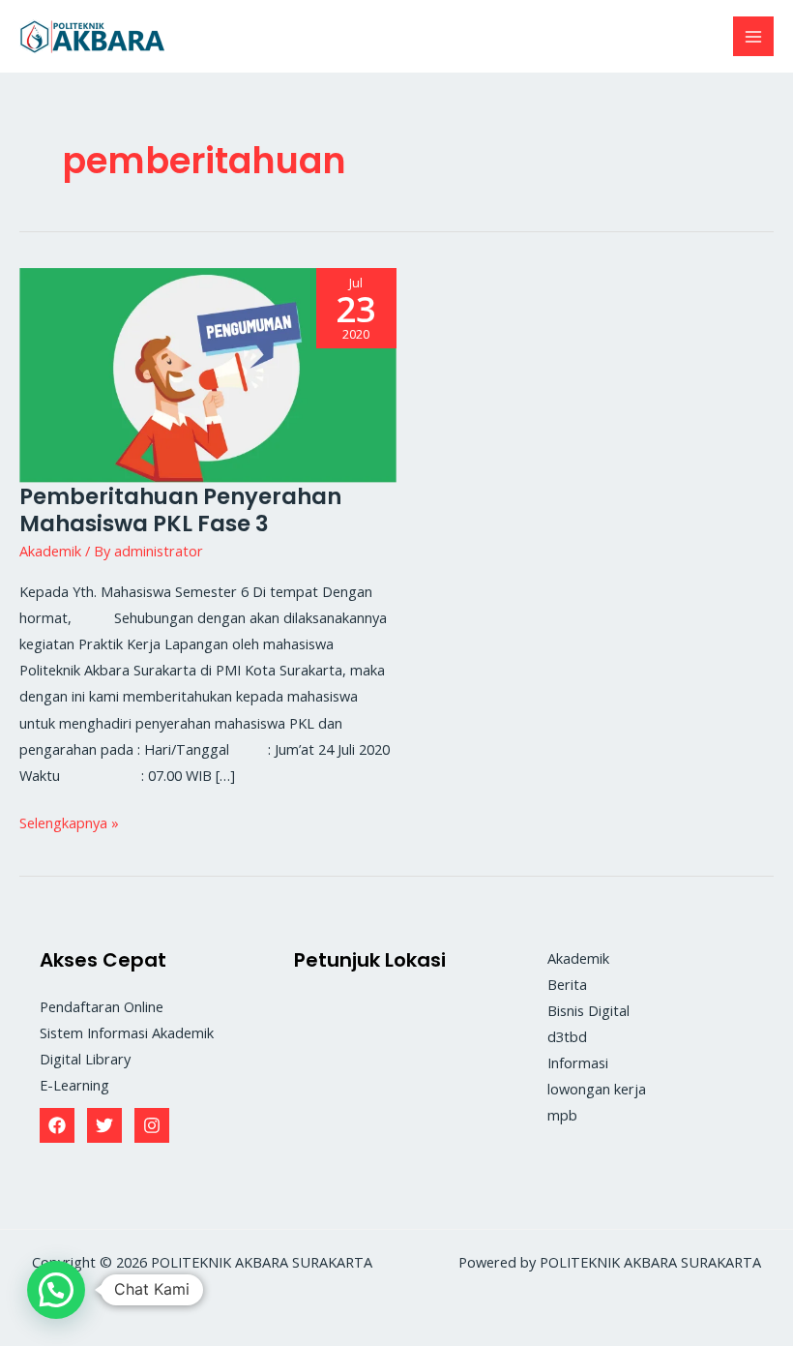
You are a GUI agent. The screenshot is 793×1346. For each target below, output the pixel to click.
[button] (56, 1290)
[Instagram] (151, 1125)
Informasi (577, 1062)
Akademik (50, 550)
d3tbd (567, 1036)
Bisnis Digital (588, 1010)
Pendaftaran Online (101, 1006)
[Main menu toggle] (753, 36)
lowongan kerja (596, 1088)
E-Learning (74, 1084)
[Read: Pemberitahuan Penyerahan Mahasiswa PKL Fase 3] (207, 373)
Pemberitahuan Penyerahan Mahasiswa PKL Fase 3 (180, 510)
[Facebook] (57, 1125)
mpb (562, 1114)
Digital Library (85, 1058)
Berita (567, 984)
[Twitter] (104, 1125)
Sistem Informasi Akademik (127, 1032)
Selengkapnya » (69, 821)
